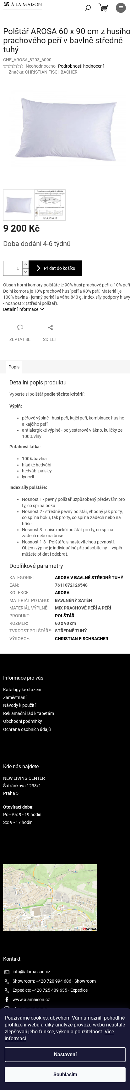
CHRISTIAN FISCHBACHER (81, 638)
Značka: (43, 72)
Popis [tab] (13, 366)
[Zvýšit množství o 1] (25, 264)
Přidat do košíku (59, 268)
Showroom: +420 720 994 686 (42, 981)
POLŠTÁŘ (64, 615)
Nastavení (65, 1054)
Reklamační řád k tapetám (28, 713)
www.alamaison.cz (31, 999)
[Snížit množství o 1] (25, 271)
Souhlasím (65, 1074)
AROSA (62, 592)
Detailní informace (20, 309)
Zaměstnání (14, 697)
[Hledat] (88, 8)
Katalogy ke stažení (22, 689)
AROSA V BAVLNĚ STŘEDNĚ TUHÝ (89, 577)
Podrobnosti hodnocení (81, 66)
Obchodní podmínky (22, 721)
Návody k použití (19, 705)
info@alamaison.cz (31, 971)
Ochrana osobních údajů (27, 729)
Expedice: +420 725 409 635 (40, 990)
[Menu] (121, 8)
